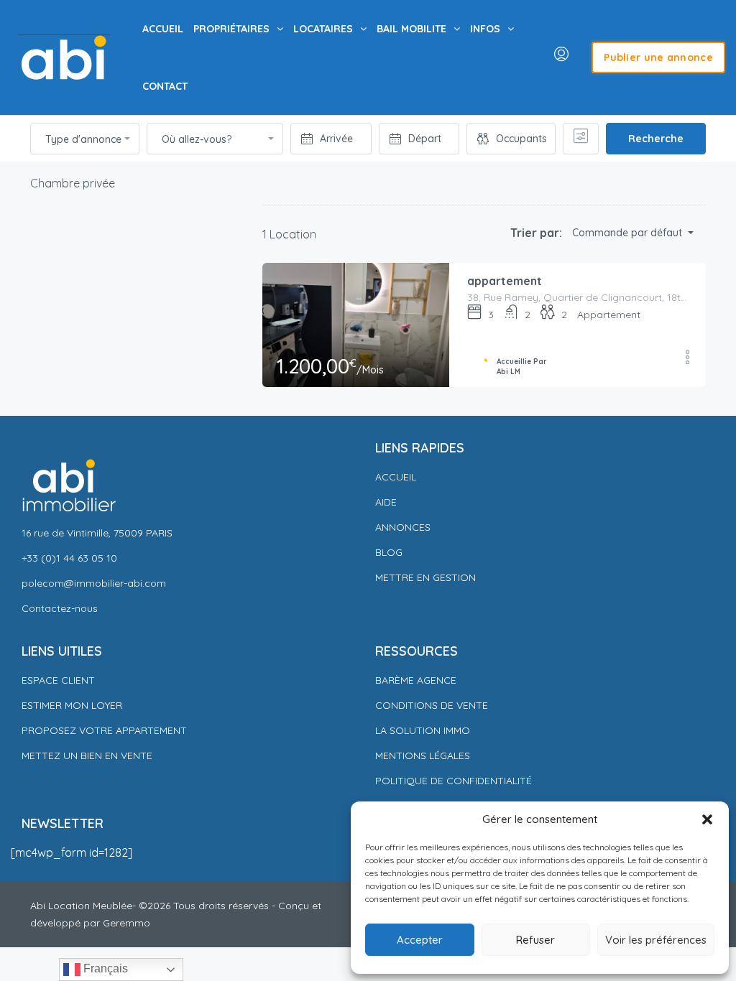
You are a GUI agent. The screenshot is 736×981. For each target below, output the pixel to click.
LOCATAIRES (323, 28)
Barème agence (415, 680)
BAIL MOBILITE (411, 28)
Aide (386, 502)
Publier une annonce (658, 57)
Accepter (420, 940)
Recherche (656, 138)
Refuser (535, 940)
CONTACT (165, 86)
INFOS (485, 28)
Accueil (395, 476)
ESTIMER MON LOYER (72, 705)
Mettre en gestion (425, 577)
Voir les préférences (656, 940)
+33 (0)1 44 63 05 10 (69, 558)
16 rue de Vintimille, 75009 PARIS (97, 532)
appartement (504, 281)
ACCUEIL (162, 28)
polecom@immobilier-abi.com (94, 583)
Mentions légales (422, 755)
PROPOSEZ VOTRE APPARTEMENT (104, 730)
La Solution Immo (422, 730)
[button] (707, 819)
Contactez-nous (60, 608)
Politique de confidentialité (455, 780)
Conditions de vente (431, 705)
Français (104, 968)
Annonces (403, 527)
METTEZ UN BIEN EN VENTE (87, 755)
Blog (388, 552)
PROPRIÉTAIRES (231, 28)
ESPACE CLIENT (58, 680)
